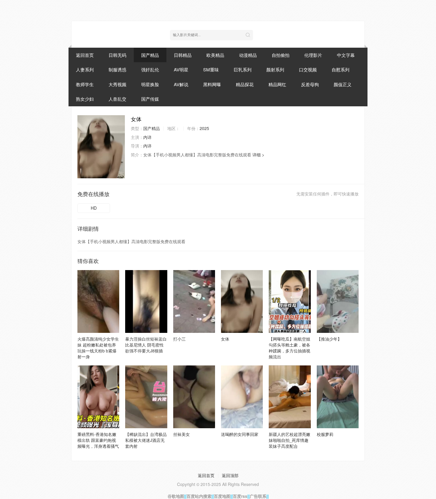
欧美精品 (215, 55)
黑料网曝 (212, 84)
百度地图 (222, 496)
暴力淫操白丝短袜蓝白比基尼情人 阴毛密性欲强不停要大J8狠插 (146, 345)
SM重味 (211, 69)
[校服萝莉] (338, 396)
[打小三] (194, 301)
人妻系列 (85, 69)
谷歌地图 (176, 496)
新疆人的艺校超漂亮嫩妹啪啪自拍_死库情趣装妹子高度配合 (289, 440)
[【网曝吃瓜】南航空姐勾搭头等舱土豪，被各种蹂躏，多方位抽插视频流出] (290, 301)
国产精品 (150, 55)
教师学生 (85, 84)
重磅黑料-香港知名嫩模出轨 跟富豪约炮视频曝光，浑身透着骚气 (98, 440)
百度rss (240, 496)
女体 (225, 339)
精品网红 (277, 84)
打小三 (179, 339)
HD (94, 208)
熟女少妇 (85, 99)
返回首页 (85, 55)
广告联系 (258, 496)
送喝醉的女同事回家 (239, 434)
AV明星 (181, 69)
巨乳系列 (243, 69)
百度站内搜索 (199, 496)
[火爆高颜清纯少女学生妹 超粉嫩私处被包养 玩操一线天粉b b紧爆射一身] (98, 301)
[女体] (101, 146)
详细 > (258, 155)
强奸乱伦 (150, 69)
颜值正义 (342, 84)
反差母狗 (310, 84)
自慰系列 (340, 69)
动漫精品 (248, 55)
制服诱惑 (117, 69)
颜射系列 (275, 69)
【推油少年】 (329, 339)
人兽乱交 (117, 99)
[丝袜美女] (194, 396)
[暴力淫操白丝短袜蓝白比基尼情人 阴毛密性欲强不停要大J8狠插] (146, 301)
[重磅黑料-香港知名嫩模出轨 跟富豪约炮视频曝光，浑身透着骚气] (98, 396)
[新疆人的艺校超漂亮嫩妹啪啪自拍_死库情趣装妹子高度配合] (290, 396)
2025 (204, 128)
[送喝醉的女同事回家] (242, 396)
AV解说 (181, 84)
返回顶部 (230, 475)
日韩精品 (183, 55)
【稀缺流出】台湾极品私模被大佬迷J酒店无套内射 (146, 440)
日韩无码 (117, 55)
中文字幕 (346, 55)
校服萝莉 (325, 434)
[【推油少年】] (338, 301)
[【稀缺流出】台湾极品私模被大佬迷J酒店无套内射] (146, 396)
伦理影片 (313, 55)
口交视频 (308, 69)
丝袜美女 (181, 434)
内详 (147, 137)
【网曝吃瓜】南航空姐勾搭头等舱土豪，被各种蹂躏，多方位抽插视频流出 (289, 348)
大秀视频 (117, 84)
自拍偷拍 (280, 55)
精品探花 (245, 84)
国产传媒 (150, 99)
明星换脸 (150, 84)
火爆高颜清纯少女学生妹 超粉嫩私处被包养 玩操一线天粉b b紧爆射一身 (98, 348)
